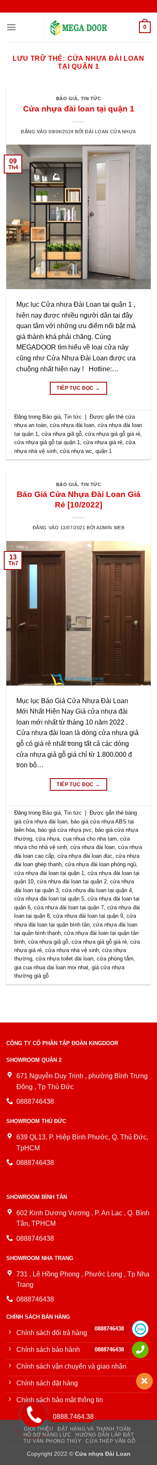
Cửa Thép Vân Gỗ (110, 1441)
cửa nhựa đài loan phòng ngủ (100, 864)
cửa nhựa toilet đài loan (64, 958)
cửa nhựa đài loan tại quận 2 (72, 881)
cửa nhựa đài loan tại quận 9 (88, 916)
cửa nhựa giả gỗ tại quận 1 (47, 442)
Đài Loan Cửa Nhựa (110, 131)
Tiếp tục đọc (78, 388)
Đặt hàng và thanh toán (94, 1429)
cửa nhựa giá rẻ (102, 442)
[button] (11, 27)
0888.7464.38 (73, 1416)
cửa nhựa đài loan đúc (84, 856)
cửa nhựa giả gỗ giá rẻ (112, 434)
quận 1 (103, 451)
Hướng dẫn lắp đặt (104, 1435)
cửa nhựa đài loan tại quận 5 (49, 899)
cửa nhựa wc (76, 451)
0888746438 (109, 1328)
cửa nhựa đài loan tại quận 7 (69, 907)
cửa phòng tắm (115, 958)
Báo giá (67, 98)
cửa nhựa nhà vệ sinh (72, 950)
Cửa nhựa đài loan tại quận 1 (78, 108)
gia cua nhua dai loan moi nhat (51, 967)
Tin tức (91, 98)
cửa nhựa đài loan (72, 425)
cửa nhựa (47, 839)
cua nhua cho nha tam (90, 839)
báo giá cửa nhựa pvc (65, 830)
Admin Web (110, 527)
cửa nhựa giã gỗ (61, 434)
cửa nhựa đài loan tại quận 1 (49, 873)
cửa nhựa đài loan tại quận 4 (97, 890)
